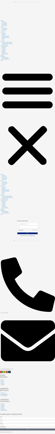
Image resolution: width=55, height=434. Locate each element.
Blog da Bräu (4, 52)
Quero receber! (3, 427)
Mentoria (3, 34)
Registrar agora (32, 235)
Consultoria (4, 33)
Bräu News (4, 47)
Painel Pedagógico (5, 57)
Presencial (4, 30)
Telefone (1, 423)
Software (3, 51)
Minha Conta (3, 56)
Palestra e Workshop (5, 37)
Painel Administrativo (5, 59)
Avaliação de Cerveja (5, 35)
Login (2, 60)
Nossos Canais (4, 24)
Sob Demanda (4, 28)
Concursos (3, 41)
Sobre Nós (4, 21)
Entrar (27, 233)
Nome (1, 416)
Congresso (4, 50)
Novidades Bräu (2, 426)
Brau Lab (3, 38)
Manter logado (21, 230)
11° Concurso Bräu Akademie (7, 42)
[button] (27, 118)
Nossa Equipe (4, 23)
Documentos (4, 25)
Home (2, 20)
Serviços (2, 32)
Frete (3, 39)
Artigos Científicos (5, 53)
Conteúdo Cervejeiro (4, 46)
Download (3, 48)
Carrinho (2, 55)
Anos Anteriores (5, 44)
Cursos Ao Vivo (4, 29)
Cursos (2, 26)
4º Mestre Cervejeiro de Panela (7, 43)
